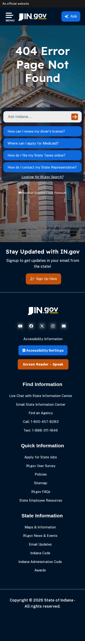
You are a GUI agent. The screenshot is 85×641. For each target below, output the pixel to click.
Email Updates (40, 544)
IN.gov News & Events (40, 536)
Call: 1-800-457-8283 (41, 422)
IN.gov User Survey (40, 466)
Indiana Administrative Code (40, 562)
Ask (73, 16)
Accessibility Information (43, 339)
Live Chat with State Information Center (40, 396)
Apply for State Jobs (40, 457)
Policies (41, 474)
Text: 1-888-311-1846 (40, 430)
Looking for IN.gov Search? (42, 177)
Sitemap (40, 483)
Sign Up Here (46, 279)
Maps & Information (40, 527)
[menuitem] (32, 16)
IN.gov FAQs (40, 492)
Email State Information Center (40, 404)
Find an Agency (41, 413)
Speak (58, 364)
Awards (40, 570)
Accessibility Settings (45, 350)
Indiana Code (40, 553)
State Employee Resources (40, 500)
